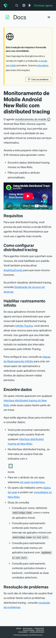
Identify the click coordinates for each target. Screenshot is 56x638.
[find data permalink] (34, 389)
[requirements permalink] (25, 215)
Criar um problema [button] (39, 79)
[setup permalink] (39, 249)
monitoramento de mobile (30, 119)
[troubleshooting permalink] (50, 586)
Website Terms (40, 630)
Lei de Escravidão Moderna (36, 632)
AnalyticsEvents (13, 270)
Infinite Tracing (24, 325)
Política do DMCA (39, 628)
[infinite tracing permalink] (18, 305)
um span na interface (32, 482)
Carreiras (18, 628)
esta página (42, 65)
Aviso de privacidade (28, 630)
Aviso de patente (23, 632)
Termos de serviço (28, 628)
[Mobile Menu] (48, 17)
